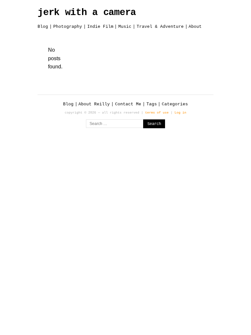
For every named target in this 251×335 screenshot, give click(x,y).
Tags (151, 104)
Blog (43, 26)
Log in (180, 113)
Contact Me (128, 104)
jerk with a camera (87, 12)
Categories (175, 104)
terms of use (157, 113)
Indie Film (100, 26)
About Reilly (94, 104)
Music (124, 26)
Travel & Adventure (160, 26)
